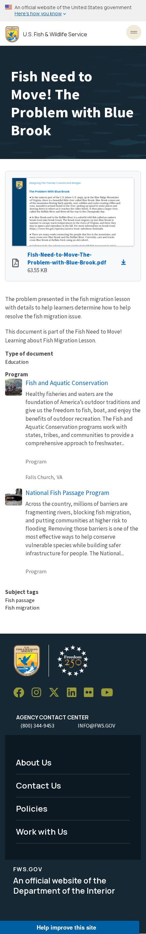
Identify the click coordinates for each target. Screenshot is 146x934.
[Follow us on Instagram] (39, 693)
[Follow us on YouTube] (109, 693)
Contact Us (38, 785)
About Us (34, 762)
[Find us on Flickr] (91, 693)
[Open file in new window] (15, 263)
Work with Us (42, 831)
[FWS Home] (12, 34)
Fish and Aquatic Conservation (66, 383)
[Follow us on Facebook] (21, 693)
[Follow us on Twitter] (56, 693)
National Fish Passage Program (67, 493)
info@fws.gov (96, 725)
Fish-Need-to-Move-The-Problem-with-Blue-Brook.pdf (67, 258)
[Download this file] (125, 262)
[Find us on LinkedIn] (74, 693)
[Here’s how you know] (73, 10)
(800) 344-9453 (37, 725)
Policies (32, 808)
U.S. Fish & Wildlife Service (55, 34)
